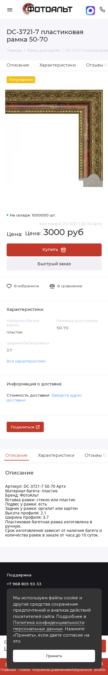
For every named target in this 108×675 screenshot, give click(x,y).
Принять (54, 656)
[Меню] (10, 9)
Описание (18, 65)
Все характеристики (26, 361)
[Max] (90, 9)
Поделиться (22, 427)
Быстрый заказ (54, 263)
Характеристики (57, 65)
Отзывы (95, 455)
